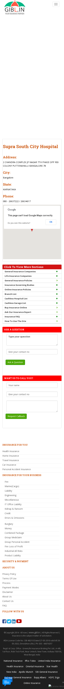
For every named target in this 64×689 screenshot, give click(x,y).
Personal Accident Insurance (16, 469)
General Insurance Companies (20, 271)
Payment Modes (10, 587)
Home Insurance (10, 455)
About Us (7, 596)
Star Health (52, 666)
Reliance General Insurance (18, 677)
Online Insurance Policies (18, 289)
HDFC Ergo (54, 677)
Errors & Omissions (14, 517)
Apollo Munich (26, 671)
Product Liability (13, 555)
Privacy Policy (9, 573)
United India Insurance (49, 660)
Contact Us (8, 601)
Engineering (10, 495)
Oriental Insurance (35, 666)
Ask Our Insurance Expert (18, 312)
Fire (6, 481)
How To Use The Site (15, 321)
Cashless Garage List (15, 303)
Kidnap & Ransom (14, 508)
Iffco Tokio (30, 660)
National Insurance (13, 660)
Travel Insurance (10, 460)
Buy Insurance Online (16, 307)
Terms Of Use (9, 578)
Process (6, 583)
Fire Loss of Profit (14, 546)
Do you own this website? (19, 223)
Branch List (10, 294)
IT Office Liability (13, 504)
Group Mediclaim (13, 537)
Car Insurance (9, 464)
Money (8, 528)
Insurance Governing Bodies (19, 285)
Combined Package (14, 532)
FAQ (4, 605)
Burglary (9, 523)
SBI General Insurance (46, 671)
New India (11, 671)
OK (50, 222)
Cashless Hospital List (16, 298)
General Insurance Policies (18, 280)
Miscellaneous (12, 499)
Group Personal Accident (17, 541)
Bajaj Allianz (40, 677)
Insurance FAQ (12, 316)
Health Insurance (10, 451)
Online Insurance (32, 683)
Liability (8, 490)
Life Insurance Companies (18, 276)
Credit (8, 513)
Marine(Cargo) (12, 486)
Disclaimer (7, 592)
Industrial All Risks (14, 550)
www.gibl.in (34, 632)
